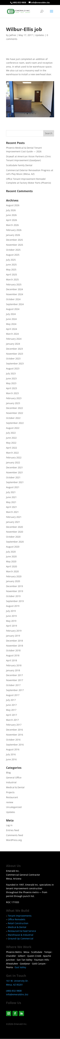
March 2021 (12, 511)
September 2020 (15, 541)
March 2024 (12, 333)
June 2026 (11, 215)
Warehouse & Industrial (20, 934)
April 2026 (11, 220)
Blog (8, 772)
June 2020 (11, 556)
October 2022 (13, 417)
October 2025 (13, 249)
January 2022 (13, 462)
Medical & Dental (15, 787)
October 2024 (13, 299)
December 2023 (14, 348)
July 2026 (11, 210)
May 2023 (11, 383)
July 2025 (11, 259)
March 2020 (12, 571)
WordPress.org (14, 840)
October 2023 (13, 358)
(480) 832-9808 (19, 2)
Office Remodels (16, 919)
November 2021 (14, 472)
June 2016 (11, 759)
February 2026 (13, 230)
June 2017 (11, 704)
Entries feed (12, 830)
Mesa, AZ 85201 (14, 984)
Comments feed (14, 835)
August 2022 (12, 427)
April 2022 (11, 447)
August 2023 (12, 368)
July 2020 (11, 551)
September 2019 (15, 601)
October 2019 (13, 596)
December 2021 (14, 467)
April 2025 (11, 274)
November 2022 (14, 413)
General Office (13, 777)
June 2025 (11, 264)
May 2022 (11, 442)
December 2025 (14, 239)
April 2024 (11, 328)
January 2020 (13, 581)
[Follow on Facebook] (15, 1013)
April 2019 (11, 625)
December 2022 (14, 408)
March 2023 (12, 393)
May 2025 (11, 269)
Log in (9, 825)
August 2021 (12, 487)
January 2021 (13, 521)
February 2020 (13, 576)
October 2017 (13, 685)
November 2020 (14, 531)
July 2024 (11, 314)
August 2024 (12, 309)
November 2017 (14, 680)
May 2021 (11, 502)
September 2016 (15, 744)
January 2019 (13, 635)
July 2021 (11, 492)
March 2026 (12, 225)
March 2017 (12, 719)
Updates (39, 35)
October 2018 (13, 650)
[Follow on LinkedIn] (21, 1013)
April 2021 (11, 506)
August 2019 (12, 605)
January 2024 (13, 343)
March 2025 (12, 279)
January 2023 (13, 403)
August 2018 (12, 655)
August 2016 (12, 749)
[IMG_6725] (30, 117)
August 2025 (12, 254)
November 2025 (14, 244)
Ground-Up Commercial (20, 938)
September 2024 (15, 304)
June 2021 (11, 497)
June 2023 (11, 378)
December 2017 (14, 675)
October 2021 (13, 477)
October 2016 (13, 739)
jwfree (12, 35)
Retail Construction (18, 923)
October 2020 (13, 536)
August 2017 (12, 695)
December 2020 (14, 526)
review (9, 802)
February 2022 (13, 457)
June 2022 (11, 437)
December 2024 (14, 289)
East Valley (20, 967)
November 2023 (14, 353)
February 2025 (13, 284)
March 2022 (12, 452)
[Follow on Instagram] (8, 1013)
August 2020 (12, 546)
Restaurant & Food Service (22, 930)
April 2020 (11, 566)
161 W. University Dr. (17, 980)
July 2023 (11, 373)
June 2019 (11, 615)
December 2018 (14, 640)
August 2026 (12, 205)
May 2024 (11, 324)
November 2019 (14, 591)
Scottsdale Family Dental (19, 165)
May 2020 (11, 561)
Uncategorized (14, 807)
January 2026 (13, 234)
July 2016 (11, 754)
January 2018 (13, 670)
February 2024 (13, 338)
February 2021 (13, 516)
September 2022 (15, 422)
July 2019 (11, 610)
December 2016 (14, 729)
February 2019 (13, 630)
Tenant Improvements (20, 915)
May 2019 (11, 620)
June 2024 (11, 319)
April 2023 (11, 388)
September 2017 (15, 690)
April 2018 (11, 660)
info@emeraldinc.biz (17, 994)
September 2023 (15, 363)
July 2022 (11, 432)
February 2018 (13, 665)
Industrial (11, 782)
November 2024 (14, 294)
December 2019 (14, 586)
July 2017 (11, 699)
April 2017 (11, 714)
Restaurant (12, 797)
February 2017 (13, 724)
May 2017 (11, 709)
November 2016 (14, 734)
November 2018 (14, 645)
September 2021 (15, 482)
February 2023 (13, 398)
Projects (10, 792)
